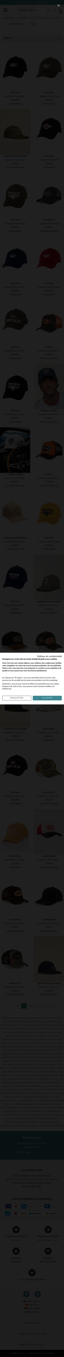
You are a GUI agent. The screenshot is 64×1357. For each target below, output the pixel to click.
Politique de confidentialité (49, 656)
